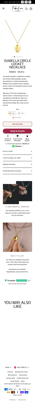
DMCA (23, 381)
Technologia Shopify (22, 399)
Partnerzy (10, 372)
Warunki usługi (10, 378)
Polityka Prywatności (23, 378)
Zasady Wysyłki (14, 381)
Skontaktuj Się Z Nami (21, 372)
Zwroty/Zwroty (23, 375)
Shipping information (9, 164)
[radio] (12, 113)
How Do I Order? (8, 151)
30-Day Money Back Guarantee (12, 171)
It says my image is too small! (12, 158)
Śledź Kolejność (12, 375)
